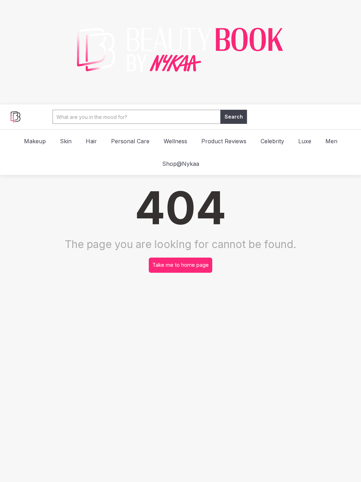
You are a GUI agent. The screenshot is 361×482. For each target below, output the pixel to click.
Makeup (35, 141)
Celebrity (272, 141)
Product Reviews (223, 141)
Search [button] (234, 117)
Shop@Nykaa (180, 163)
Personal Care (130, 141)
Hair (91, 141)
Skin (66, 141)
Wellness (175, 141)
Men (331, 141)
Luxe (304, 141)
